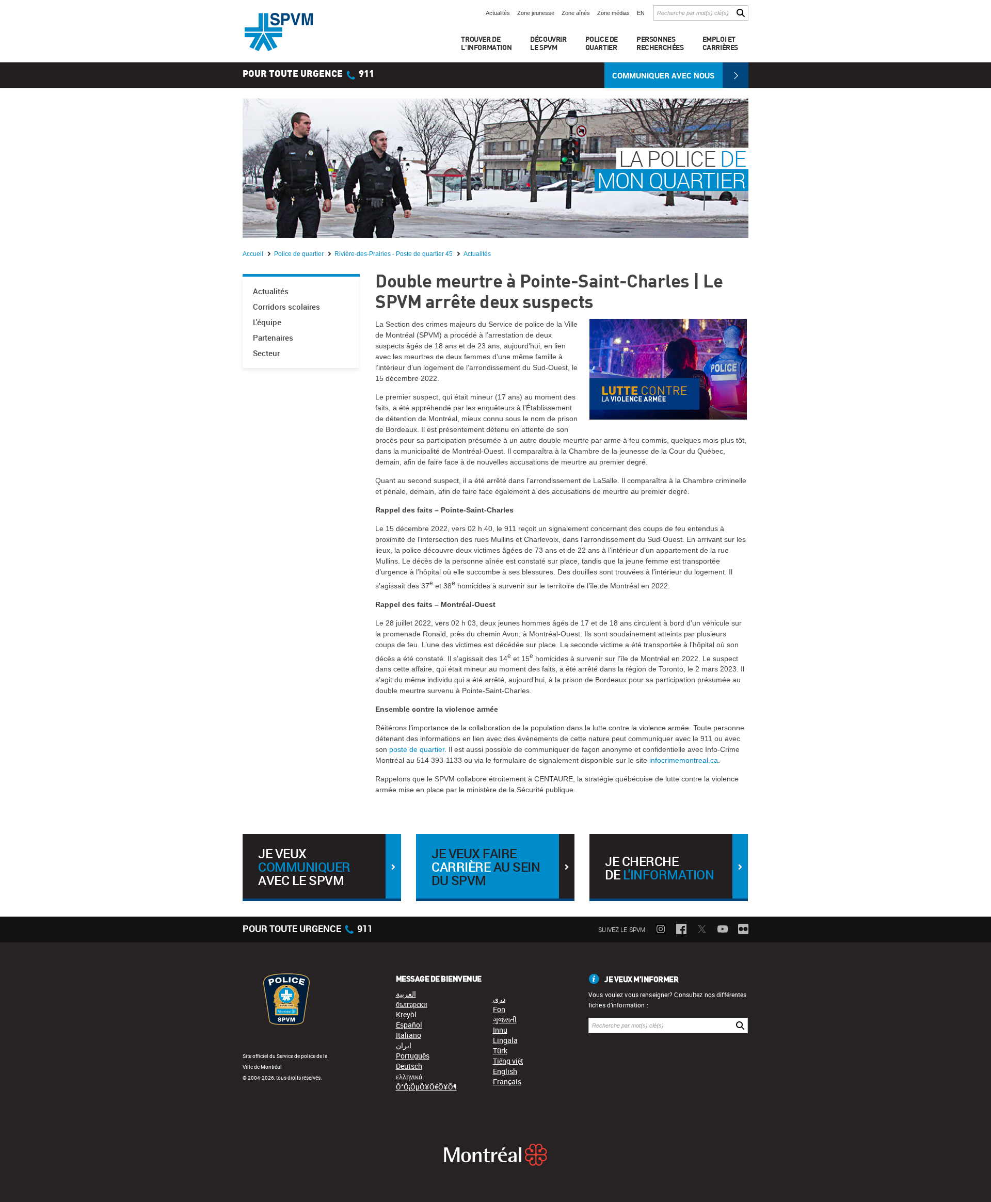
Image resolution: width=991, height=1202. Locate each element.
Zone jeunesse (535, 13)
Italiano (408, 1035)
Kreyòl (406, 1014)
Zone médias (613, 13)
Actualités (498, 13)
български (411, 1004)
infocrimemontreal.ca (683, 760)
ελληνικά (409, 1076)
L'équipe (267, 322)
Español (409, 1025)
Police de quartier (299, 254)
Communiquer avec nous (663, 75)
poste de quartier (416, 749)
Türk (500, 1050)
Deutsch (409, 1066)
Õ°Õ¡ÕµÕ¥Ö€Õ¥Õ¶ (426, 1087)
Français (507, 1081)
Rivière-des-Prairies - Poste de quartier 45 (394, 254)
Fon (499, 1009)
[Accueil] (279, 32)
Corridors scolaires (286, 306)
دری (499, 999)
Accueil (254, 254)
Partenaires (273, 337)
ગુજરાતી (505, 1019)
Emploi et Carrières (720, 43)
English (505, 1071)
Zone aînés (576, 13)
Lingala (505, 1040)
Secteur (266, 353)
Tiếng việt (508, 1061)
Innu (500, 1030)
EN (641, 13)
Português (412, 1056)
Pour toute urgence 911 (308, 74)
